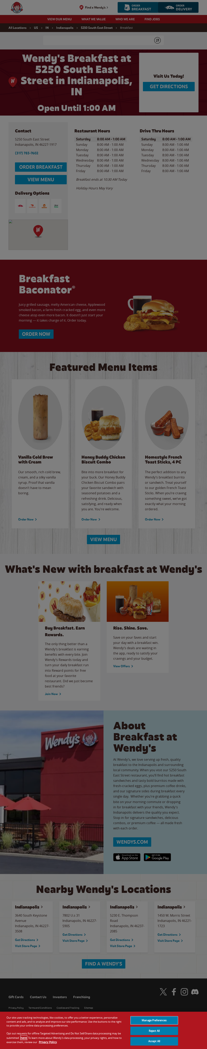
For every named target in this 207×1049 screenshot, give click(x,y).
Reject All (154, 1031)
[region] (103, 1030)
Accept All (154, 1041)
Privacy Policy (48, 1042)
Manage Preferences (154, 1020)
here (24, 1038)
